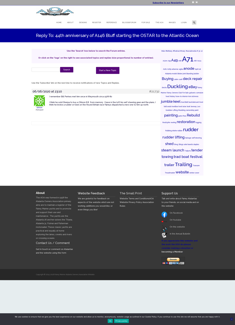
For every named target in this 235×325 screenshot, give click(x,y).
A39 (169, 61)
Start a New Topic (107, 70)
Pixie (184, 116)
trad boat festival (188, 157)
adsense (175, 69)
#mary (182, 51)
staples (196, 144)
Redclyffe (166, 122)
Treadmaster (170, 173)
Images (172, 22)
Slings (181, 144)
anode (188, 68)
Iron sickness (193, 96)
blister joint (181, 74)
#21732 (154, 91)
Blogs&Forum (129, 22)
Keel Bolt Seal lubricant (190, 102)
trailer (169, 165)
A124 (199, 61)
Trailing (183, 164)
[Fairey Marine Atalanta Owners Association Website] (53, 10)
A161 (165, 69)
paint (196, 110)
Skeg (176, 144)
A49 (174, 60)
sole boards (188, 144)
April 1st (198, 69)
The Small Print (131, 193)
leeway (194, 106)
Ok (110, 321)
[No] (231, 319)
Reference (111, 22)
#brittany (169, 51)
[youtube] (197, 3)
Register (96, 22)
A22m (165, 61)
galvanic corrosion (196, 93)
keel (176, 101)
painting (171, 115)
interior (185, 96)
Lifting (175, 110)
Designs (83, 22)
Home (59, 22)
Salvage (188, 138)
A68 (180, 61)
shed (169, 144)
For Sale (146, 22)
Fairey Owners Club (174, 93)
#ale (163, 51)
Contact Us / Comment (53, 243)
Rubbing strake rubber (174, 131)
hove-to (179, 96)
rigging (198, 122)
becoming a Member (172, 252)
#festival (176, 51)
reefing (173, 122)
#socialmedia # (192, 51)
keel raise (182, 106)
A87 (195, 61)
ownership (190, 110)
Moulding (181, 110)
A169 (169, 69)
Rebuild (193, 115)
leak (188, 106)
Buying (167, 79)
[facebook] (193, 3)
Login (184, 22)
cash (180, 79)
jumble (167, 101)
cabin (176, 79)
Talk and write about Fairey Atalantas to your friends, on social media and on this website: (180, 202)
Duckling (177, 86)
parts (180, 116)
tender (197, 150)
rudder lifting (173, 137)
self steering (197, 138)
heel (167, 96)
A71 (187, 59)
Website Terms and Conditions (134, 198)
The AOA (159, 22)
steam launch (172, 150)
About (70, 22)
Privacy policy (121, 321)
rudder (191, 129)
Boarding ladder (192, 74)
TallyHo (188, 151)
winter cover (194, 173)
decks (164, 88)
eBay (192, 87)
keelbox (175, 106)
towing (167, 157)
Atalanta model (171, 74)
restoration (186, 122)
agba (181, 69)
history (172, 96)
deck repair (192, 79)
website (182, 172)
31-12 (200, 51)
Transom (196, 166)
